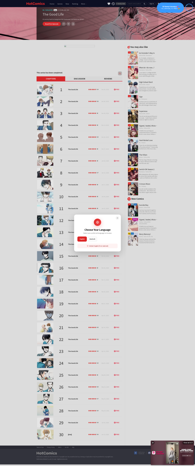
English (82, 239)
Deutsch (92, 239)
